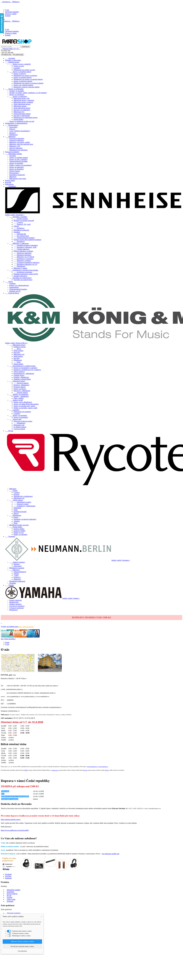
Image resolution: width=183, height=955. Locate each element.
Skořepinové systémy (22, 502)
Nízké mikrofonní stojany (22, 104)
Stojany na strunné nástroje (23, 77)
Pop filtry (17, 358)
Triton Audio (11, 899)
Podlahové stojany (20, 347)
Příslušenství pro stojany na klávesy (25, 75)
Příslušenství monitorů (16, 568)
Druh (17, 362)
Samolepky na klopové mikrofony (25, 519)
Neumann (10, 536)
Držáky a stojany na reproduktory (20, 165)
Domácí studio (10, 180)
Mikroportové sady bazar (17, 178)
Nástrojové (17, 579)
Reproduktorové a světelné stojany (22, 366)
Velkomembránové (20, 572)
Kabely (16, 517)
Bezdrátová (19, 241)
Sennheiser (10, 186)
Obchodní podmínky (12, 12)
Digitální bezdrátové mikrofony (26, 245)
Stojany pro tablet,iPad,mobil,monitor (26, 404)
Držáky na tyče (19, 533)
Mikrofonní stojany (17, 345)
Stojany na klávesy (20, 74)
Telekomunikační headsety (24, 238)
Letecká (16, 226)
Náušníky (12, 283)
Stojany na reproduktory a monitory (25, 368)
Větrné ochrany (16, 500)
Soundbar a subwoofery (13, 60)
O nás (7, 10)
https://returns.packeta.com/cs (10, 819)
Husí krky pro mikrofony (22, 110)
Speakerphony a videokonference (16, 123)
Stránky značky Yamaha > (71, 598)
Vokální (16, 574)
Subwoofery (13, 127)
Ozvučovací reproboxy (17, 606)
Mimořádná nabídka (13, 154)
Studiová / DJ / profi (22, 224)
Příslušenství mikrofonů (17, 581)
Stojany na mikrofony (18, 96)
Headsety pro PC (15, 291)
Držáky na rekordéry (20, 534)
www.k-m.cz (54, 770)
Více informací (22, 951)
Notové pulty (15, 419)
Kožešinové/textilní (20, 512)
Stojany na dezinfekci (16, 169)
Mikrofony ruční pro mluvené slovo (21, 144)
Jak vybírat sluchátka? (8, 639)
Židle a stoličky (19, 398)
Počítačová (19, 228)
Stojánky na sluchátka (16, 91)
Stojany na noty (19, 66)
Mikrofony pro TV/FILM (24, 257)
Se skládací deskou (20, 427)
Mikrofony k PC (14, 146)
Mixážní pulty (14, 602)
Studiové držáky (19, 529)
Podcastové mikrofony (16, 138)
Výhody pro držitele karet (17, 626)
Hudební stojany (12, 62)
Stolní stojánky (19, 351)
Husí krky (17, 352)
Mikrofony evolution (22, 261)
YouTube (8, 876)
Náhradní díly (20, 234)
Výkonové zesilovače (16, 608)
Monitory (17, 564)
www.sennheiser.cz (92, 766)
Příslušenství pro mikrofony (18, 150)
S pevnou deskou (19, 429)
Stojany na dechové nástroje (23, 81)
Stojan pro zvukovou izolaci (23, 421)
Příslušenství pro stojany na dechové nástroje (28, 83)
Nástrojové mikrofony (16, 140)
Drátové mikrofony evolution (23, 251)
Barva (17, 349)
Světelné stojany (19, 375)
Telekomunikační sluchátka (18, 161)
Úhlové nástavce (19, 372)
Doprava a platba (11, 14)
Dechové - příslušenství (21, 385)
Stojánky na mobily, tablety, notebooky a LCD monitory (28, 93)
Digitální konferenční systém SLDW (26, 274)
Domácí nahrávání (15, 600)
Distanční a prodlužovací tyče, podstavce (27, 370)
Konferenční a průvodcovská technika (23, 270)
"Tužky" (16, 575)
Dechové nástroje (21, 383)
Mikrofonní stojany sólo (22, 98)
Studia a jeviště (16, 400)
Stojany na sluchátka (16, 163)
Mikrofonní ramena (20, 106)
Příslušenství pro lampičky (22, 412)
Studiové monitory (17, 562)
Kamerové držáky (20, 531)
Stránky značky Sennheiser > (15, 215)
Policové (12, 129)
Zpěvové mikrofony (16, 148)
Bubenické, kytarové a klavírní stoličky (27, 87)
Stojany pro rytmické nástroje (23, 85)
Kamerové (17, 577)
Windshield (17, 508)
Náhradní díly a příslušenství (23, 496)
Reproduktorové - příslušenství (24, 373)
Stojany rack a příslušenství (23, 402)
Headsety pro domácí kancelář (24, 220)
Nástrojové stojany (17, 381)
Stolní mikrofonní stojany (22, 108)
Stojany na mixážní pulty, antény (24, 406)
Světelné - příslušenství (21, 377)
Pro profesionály (18, 54)
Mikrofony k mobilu (20, 268)
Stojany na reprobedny (16, 95)
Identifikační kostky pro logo (19, 525)
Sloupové (12, 133)
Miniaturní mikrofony (22, 255)
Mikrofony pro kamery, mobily (19, 142)
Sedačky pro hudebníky (19, 394)
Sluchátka (10, 58)
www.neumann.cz (103, 766)
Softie (15, 510)
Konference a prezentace (23, 259)
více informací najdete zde (110, 854)
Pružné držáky (15, 527)
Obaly (16, 523)
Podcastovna (9, 184)
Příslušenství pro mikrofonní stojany (26, 117)
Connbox (17, 492)
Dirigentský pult (19, 425)
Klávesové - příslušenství (22, 391)
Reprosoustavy (11, 125)
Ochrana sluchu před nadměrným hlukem (27, 240)
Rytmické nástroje (20, 387)
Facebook (8, 874)
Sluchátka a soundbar (18, 217)
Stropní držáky (18, 119)
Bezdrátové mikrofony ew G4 (25, 264)
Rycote (9, 431)
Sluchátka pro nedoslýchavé (20, 278)
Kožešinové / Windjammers (24, 506)
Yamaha (9, 585)
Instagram (8, 878)
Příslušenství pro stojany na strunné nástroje (28, 79)
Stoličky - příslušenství (21, 396)
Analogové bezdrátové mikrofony (27, 262)
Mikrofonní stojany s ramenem (24, 100)
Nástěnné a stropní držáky (22, 379)
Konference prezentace (23, 272)
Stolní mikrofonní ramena (22, 114)
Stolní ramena (18, 356)
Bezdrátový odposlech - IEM (25, 247)
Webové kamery (14, 171)
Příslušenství (13, 135)
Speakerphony (14, 287)
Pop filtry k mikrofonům (22, 115)
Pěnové (16, 513)
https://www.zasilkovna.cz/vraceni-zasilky (15, 830)
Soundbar (17, 232)
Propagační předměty (12, 152)
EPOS (9, 282)
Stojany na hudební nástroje (20, 72)
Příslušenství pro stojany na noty (24, 70)
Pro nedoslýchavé (21, 236)
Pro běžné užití (6, 54)
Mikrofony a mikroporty (19, 243)
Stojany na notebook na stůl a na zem (21, 121)
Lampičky (17, 68)
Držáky (13, 491)
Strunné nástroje (21, 392)
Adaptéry (17, 521)
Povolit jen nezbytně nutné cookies (22, 946)
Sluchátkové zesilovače (17, 175)
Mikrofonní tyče (19, 112)
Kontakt (7, 16)
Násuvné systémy (21, 504)
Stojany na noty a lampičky (20, 64)
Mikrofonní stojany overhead (23, 102)
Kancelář (8, 182)
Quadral (9, 897)
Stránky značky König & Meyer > (16, 343)
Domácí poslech (21, 219)
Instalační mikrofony (20, 276)
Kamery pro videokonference (19, 285)
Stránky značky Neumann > (120, 560)
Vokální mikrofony (22, 249)
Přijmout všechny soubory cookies (22, 941)
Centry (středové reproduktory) (19, 131)
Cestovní (18, 222)
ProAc (107, 770)
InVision (16, 494)
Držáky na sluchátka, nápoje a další (25, 408)
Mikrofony (10, 136)
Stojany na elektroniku (14, 89)
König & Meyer (12, 293)
